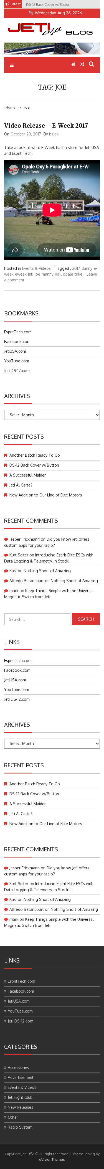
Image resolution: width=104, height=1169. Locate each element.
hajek (54, 134)
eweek (21, 274)
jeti (30, 274)
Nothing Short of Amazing (47, 570)
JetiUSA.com (15, 351)
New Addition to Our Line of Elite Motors (45, 495)
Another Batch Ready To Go (34, 455)
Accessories (18, 1067)
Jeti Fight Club (20, 1097)
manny (48, 274)
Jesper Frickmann (24, 539)
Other (13, 1117)
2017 (76, 268)
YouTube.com (16, 361)
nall (58, 274)
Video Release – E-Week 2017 (46, 125)
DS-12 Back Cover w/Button (34, 465)
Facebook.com (17, 341)
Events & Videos (36, 268)
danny (87, 268)
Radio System (20, 1127)
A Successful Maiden (28, 475)
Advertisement (21, 1077)
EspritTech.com (18, 331)
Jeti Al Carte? (20, 485)
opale (68, 274)
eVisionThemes (52, 1159)
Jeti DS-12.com (17, 370)
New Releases (20, 1107)
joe (37, 274)
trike (78, 274)
